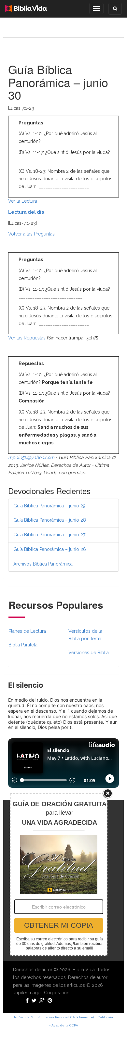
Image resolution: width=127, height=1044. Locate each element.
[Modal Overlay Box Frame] (58, 875)
